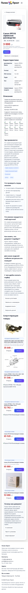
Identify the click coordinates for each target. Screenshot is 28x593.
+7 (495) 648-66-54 (7, 559)
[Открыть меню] (21, 2)
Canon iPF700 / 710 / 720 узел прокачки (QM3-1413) (12, 404)
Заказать (6, 52)
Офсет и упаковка (10, 531)
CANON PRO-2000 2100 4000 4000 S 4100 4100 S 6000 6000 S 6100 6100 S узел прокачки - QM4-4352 (14, 342)
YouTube (17, 576)
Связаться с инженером (11, 56)
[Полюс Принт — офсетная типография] (10, 3)
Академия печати (10, 306)
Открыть (8, 351)
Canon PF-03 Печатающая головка (14, 492)
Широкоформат (10, 536)
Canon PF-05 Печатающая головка (14, 434)
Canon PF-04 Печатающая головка (14, 462)
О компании (8, 527)
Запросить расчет (10, 310)
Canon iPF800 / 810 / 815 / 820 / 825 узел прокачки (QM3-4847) (14, 374)
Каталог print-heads (11, 298)
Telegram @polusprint (8, 576)
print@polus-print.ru (7, 561)
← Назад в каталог (9, 12)
